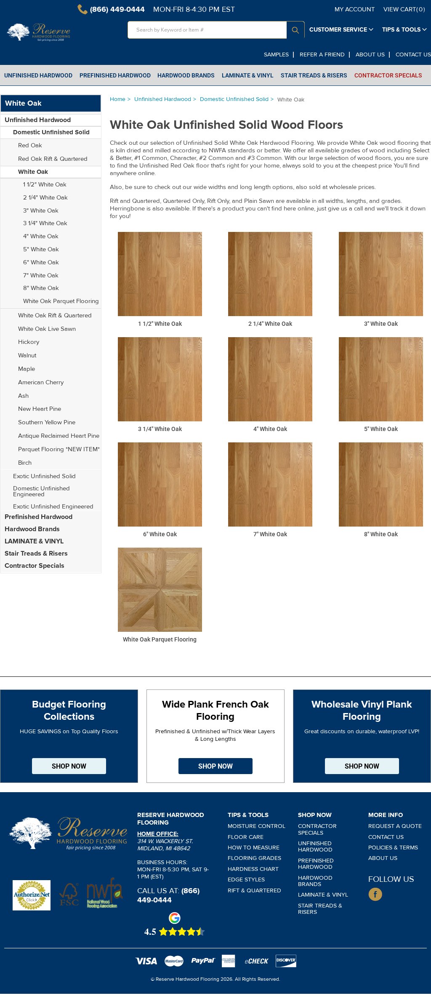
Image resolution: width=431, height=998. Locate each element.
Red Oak (30, 145)
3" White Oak (41, 210)
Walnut (27, 355)
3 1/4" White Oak (45, 223)
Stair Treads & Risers (36, 553)
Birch (25, 462)
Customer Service (338, 29)
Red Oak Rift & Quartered (53, 158)
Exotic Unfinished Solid (44, 476)
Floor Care (245, 837)
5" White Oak (41, 249)
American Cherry (41, 382)
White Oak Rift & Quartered (55, 315)
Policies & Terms (393, 847)
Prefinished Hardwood (38, 517)
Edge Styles (246, 879)
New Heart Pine (39, 409)
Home (117, 99)
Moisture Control (256, 826)
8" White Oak (41, 288)
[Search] (295, 30)
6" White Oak (41, 262)
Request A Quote (395, 826)
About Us (370, 54)
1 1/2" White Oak (45, 184)
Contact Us (413, 54)
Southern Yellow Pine (46, 422)
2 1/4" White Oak (45, 197)
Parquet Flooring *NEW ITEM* (59, 449)
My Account (355, 9)
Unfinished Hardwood (162, 99)
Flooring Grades (254, 858)
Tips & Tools (401, 29)
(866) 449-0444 (168, 895)
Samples (276, 54)
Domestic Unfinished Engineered (41, 491)
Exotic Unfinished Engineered (53, 506)
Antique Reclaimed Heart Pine (58, 435)
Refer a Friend (322, 54)
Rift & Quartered (254, 890)
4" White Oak (41, 236)
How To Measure (253, 847)
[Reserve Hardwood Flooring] (38, 32)
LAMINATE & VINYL (34, 541)
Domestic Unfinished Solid (234, 99)
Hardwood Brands (32, 529)
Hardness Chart (253, 869)
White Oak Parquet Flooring (61, 301)
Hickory (28, 342)
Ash (23, 395)
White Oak (33, 172)
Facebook (375, 894)
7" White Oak (41, 275)
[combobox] (216, 29)
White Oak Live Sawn (47, 329)
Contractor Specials (34, 566)
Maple (26, 369)
